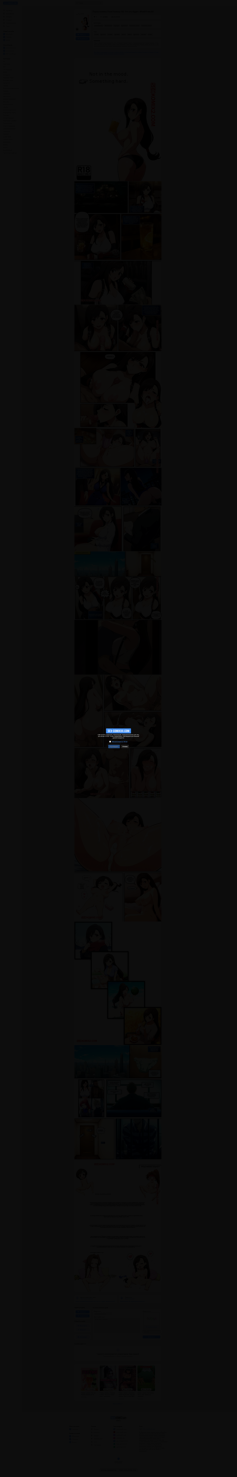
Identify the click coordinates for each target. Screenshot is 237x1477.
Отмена (124, 746)
